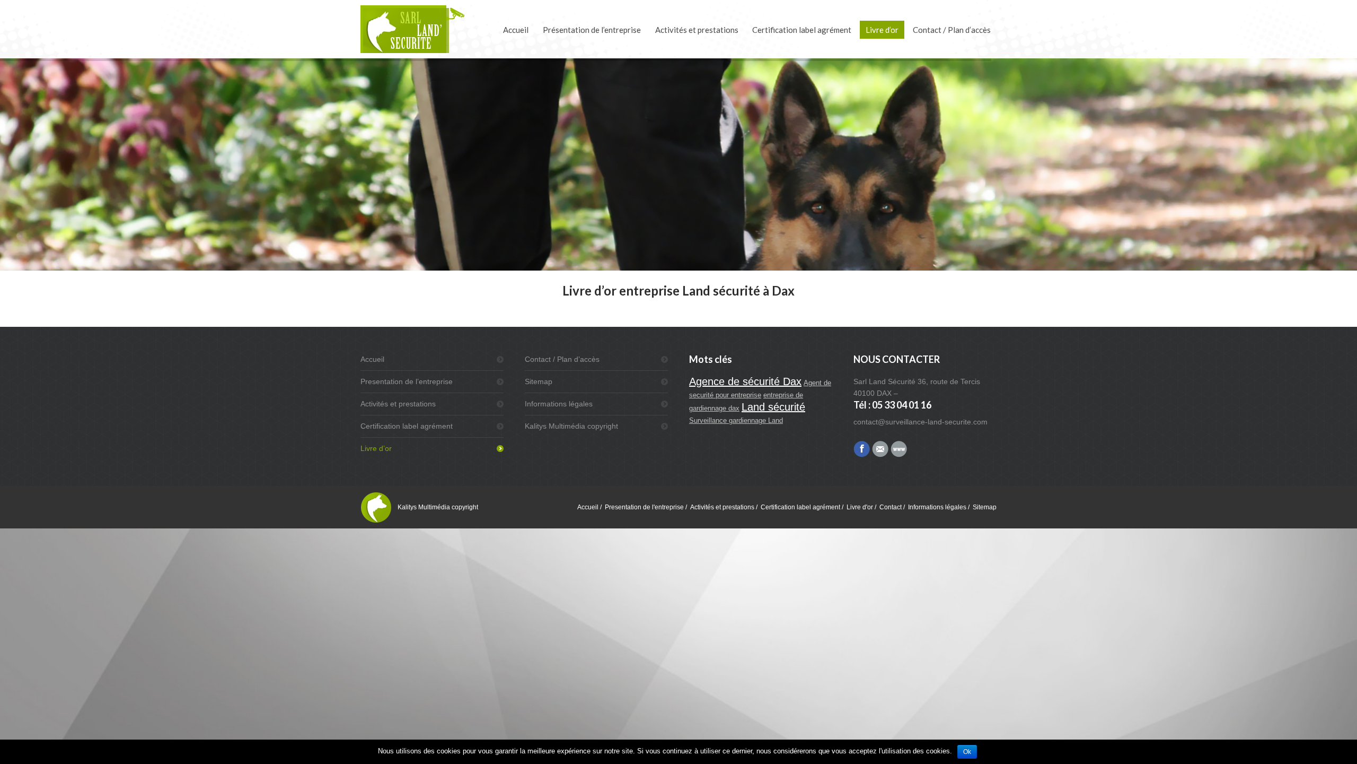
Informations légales (559, 404)
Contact (890, 507)
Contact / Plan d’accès (562, 359)
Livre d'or (860, 507)
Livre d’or (376, 448)
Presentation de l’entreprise (406, 381)
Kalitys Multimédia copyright (571, 426)
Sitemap (538, 381)
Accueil (372, 359)
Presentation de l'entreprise (644, 507)
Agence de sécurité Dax (745, 381)
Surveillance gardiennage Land (736, 420)
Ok (967, 752)
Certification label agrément (406, 426)
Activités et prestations (398, 404)
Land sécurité (773, 407)
